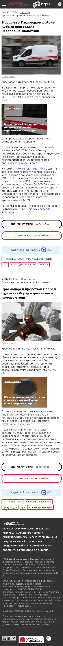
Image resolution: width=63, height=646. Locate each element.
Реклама (8, 533)
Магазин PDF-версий (29, 533)
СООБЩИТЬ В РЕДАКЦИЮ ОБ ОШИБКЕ (25, 550)
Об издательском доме (18, 528)
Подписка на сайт (14, 541)
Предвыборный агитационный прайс (27, 545)
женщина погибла (33, 168)
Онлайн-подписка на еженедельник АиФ (29, 537)
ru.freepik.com (9, 343)
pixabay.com (8, 76)
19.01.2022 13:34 (9, 12)
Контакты (36, 541)
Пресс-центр (44, 528)
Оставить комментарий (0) (31, 235)
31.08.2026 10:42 (10, 279)
